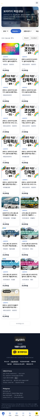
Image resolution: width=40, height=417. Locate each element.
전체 (5, 31)
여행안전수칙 (29, 364)
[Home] (6, 2)
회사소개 (6, 361)
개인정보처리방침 (24, 361)
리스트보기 (34, 38)
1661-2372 (20, 346)
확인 (16, 378)
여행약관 (33, 361)
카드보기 (26, 38)
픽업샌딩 (16, 31)
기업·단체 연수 (14, 361)
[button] (16, 45)
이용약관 (9, 364)
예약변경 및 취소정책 (18, 364)
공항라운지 (28, 31)
